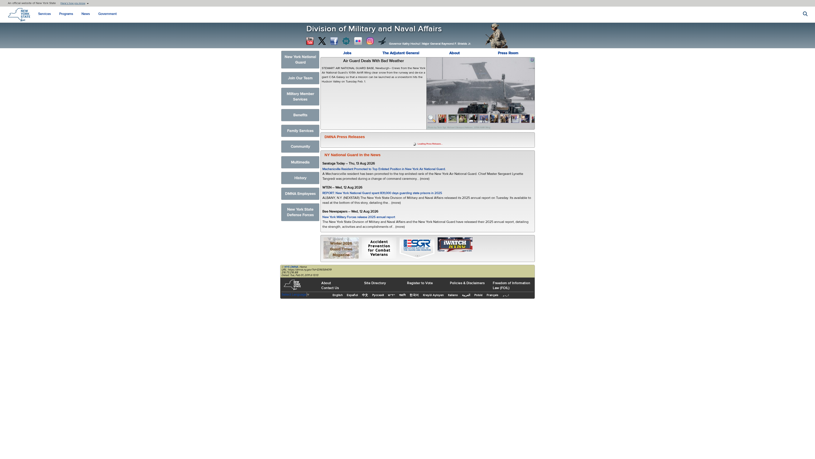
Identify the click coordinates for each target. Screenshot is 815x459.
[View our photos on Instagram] (370, 41)
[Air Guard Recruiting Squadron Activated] (515, 118)
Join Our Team (300, 78)
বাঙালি (402, 295)
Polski (478, 295)
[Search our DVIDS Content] (382, 41)
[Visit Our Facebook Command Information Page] (334, 41)
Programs (66, 14)
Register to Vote (420, 283)
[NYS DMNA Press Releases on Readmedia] (346, 41)
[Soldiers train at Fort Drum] (452, 118)
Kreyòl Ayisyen (433, 295)
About (454, 53)
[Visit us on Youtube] (310, 41)
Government (107, 14)
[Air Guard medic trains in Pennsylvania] (473, 118)
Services (44, 14)
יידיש (391, 295)
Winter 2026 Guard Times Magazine (341, 249)
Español (352, 295)
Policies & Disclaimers (467, 283)
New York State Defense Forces (300, 212)
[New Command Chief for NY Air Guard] (484, 118)
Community (300, 146)
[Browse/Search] (432, 118)
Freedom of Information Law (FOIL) (511, 285)
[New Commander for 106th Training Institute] (463, 118)
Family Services (300, 130)
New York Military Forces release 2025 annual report (358, 217)
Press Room (508, 53)
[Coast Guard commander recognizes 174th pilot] (504, 118)
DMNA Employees (300, 193)
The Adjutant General (400, 53)
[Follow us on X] (322, 41)
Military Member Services (300, 96)
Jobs (347, 53)
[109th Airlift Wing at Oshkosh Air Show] (525, 118)
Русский (378, 295)
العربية (466, 295)
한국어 (414, 295)
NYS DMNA (291, 267)
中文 (365, 295)
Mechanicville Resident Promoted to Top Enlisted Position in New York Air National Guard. (384, 169)
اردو (506, 295)
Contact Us (330, 288)
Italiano (453, 295)
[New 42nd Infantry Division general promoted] (442, 118)
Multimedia (300, 162)
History (300, 178)
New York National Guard (300, 59)
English (338, 295)
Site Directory (375, 283)
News (86, 14)
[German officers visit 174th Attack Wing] (494, 118)
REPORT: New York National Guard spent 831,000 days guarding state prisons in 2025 (382, 193)
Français (493, 295)
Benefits (300, 115)
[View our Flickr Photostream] (358, 41)
